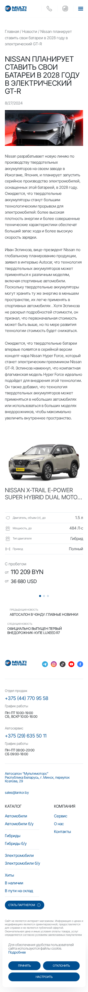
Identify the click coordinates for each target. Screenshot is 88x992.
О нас (59, 824)
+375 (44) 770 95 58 (26, 698)
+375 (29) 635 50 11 (25, 736)
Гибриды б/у (16, 843)
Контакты (62, 831)
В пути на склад (19, 891)
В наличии (14, 883)
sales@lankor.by (17, 792)
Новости (29, 31)
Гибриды (12, 836)
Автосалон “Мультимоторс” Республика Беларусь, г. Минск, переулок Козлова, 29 (37, 777)
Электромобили (19, 855)
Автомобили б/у (19, 824)
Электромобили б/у (22, 863)
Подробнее (17, 952)
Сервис (60, 816)
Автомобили (16, 816)
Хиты (9, 875)
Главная (12, 31)
